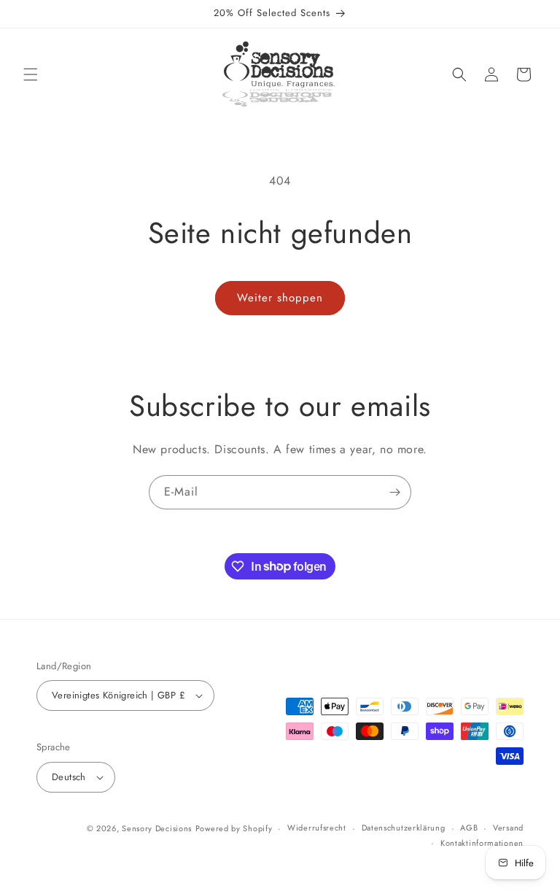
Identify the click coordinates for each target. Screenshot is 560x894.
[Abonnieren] (394, 492)
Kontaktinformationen (482, 843)
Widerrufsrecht (316, 827)
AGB (469, 827)
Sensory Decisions (157, 828)
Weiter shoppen (280, 298)
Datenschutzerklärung (404, 827)
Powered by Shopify (234, 828)
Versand (508, 827)
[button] (31, 74)
